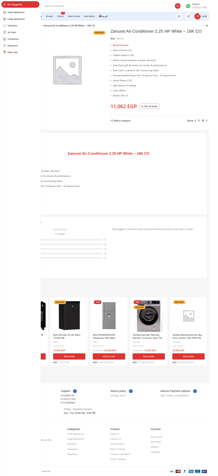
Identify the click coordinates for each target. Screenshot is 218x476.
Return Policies (117, 449)
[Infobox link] (196, 6)
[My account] (179, 16)
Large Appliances (75, 438)
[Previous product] (203, 25)
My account (156, 436)
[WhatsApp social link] (206, 121)
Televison (72, 443)
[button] (109, 356)
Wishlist (155, 446)
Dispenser (72, 454)
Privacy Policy (117, 443)
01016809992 (68, 402)
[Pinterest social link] (203, 121)
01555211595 (68, 399)
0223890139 (67, 395)
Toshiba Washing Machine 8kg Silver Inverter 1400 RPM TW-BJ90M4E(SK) (187, 338)
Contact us (115, 438)
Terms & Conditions (120, 454)
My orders (156, 441)
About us (114, 433)
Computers (72, 449)
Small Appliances (75, 433)
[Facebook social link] (195, 121)
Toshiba (136, 342)
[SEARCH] (177, 6)
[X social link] (199, 121)
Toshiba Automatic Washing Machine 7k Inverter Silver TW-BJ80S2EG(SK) (148, 338)
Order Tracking (117, 459)
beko (55, 342)
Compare (155, 452)
